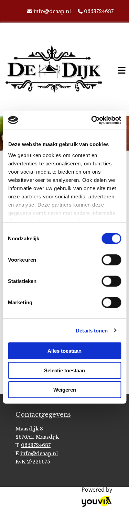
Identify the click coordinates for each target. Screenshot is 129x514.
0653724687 (99, 11)
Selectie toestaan (64, 370)
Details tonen (92, 330)
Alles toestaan (64, 351)
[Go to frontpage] (53, 71)
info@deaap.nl (52, 11)
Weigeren (64, 390)
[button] (120, 69)
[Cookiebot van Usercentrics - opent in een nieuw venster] (92, 120)
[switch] (111, 259)
